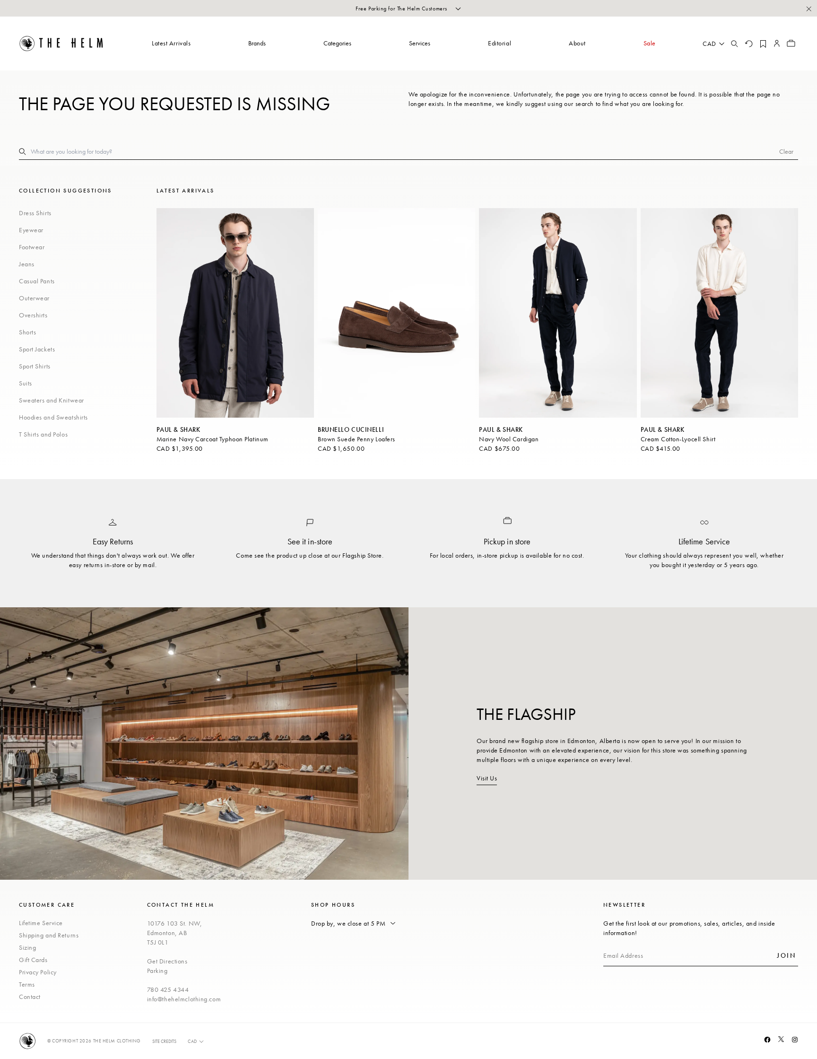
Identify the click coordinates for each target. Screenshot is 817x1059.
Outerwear (34, 298)
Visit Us (487, 778)
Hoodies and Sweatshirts (53, 417)
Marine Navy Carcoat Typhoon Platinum (212, 439)
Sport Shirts (35, 366)
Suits (25, 383)
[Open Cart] (791, 43)
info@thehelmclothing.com (184, 999)
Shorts (27, 332)
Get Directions (167, 961)
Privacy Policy (38, 972)
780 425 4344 (168, 989)
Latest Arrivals (171, 43)
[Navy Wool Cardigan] (557, 313)
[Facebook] (767, 1039)
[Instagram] (794, 1039)
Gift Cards (33, 959)
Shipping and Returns (48, 935)
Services (419, 43)
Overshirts (33, 315)
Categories (337, 43)
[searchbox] (405, 151)
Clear (786, 151)
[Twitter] (781, 1039)
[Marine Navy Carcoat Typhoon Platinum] (235, 313)
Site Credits (164, 1041)
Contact (30, 996)
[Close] (808, 8)
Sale (649, 43)
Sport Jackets (37, 349)
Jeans (27, 264)
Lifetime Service (41, 923)
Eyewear (31, 230)
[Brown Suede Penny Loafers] (396, 313)
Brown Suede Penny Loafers (356, 439)
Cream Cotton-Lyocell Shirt (678, 439)
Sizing (27, 947)
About (577, 43)
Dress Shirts (35, 213)
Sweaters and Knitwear (51, 400)
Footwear (31, 247)
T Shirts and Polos (43, 434)
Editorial (499, 43)
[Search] (734, 43)
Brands (257, 43)
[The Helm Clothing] (61, 43)
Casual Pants (37, 281)
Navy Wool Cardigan (509, 439)
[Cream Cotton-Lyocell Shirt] (719, 313)
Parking (157, 970)
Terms (27, 984)
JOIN (786, 955)
